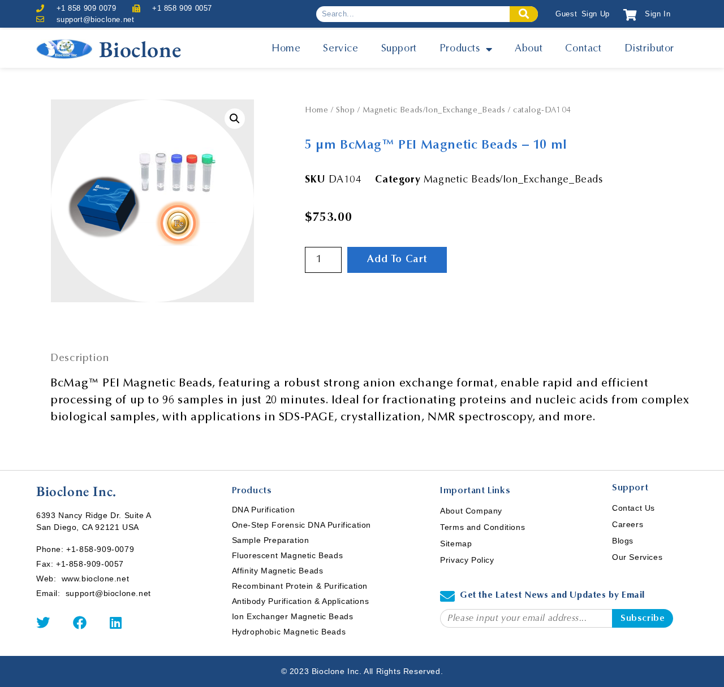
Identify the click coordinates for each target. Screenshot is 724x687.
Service (340, 49)
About (528, 49)
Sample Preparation (270, 540)
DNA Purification (263, 509)
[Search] (524, 14)
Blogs (623, 540)
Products (459, 49)
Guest (566, 14)
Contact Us (633, 507)
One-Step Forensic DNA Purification (301, 524)
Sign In (657, 14)
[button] (235, 118)
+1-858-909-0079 (100, 549)
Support (399, 49)
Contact (583, 49)
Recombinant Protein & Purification (300, 585)
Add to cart (397, 260)
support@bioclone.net (96, 19)
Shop (345, 111)
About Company (471, 510)
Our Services (637, 557)
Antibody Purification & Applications (300, 601)
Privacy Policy (467, 559)
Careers (627, 524)
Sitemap (456, 543)
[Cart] (630, 15)
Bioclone (140, 49)
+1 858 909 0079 (87, 8)
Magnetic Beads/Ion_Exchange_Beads (434, 111)
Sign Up (595, 14)
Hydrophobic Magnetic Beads (289, 631)
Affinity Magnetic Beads (278, 570)
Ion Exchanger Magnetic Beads (293, 616)
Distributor (649, 49)
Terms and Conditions (482, 527)
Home (286, 49)
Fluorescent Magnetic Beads (287, 555)
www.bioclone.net (96, 578)
